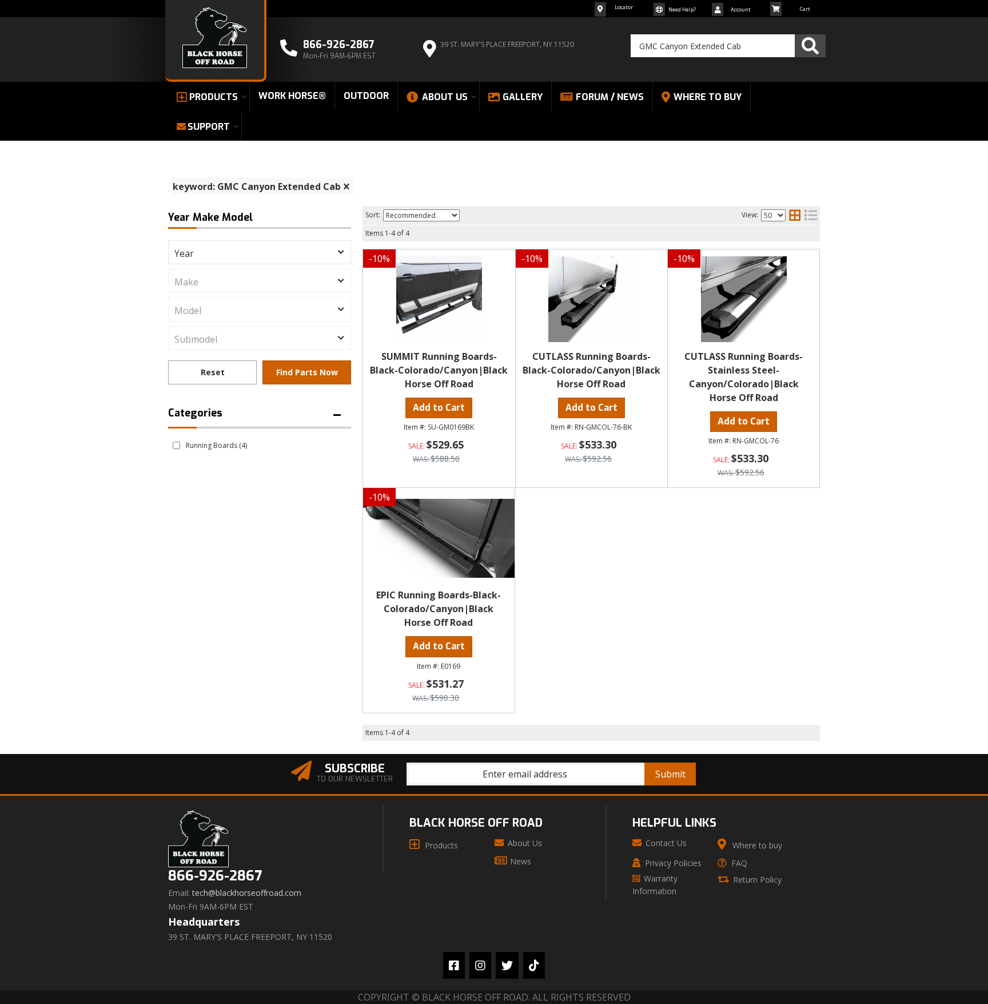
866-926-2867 (215, 876)
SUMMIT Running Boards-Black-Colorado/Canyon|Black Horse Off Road (439, 370)
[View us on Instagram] (480, 965)
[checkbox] (176, 445)
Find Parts (306, 372)
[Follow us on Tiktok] (534, 965)
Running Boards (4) (216, 445)
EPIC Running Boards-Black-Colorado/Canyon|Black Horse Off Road (438, 609)
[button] (728, 45)
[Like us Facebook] (454, 965)
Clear (212, 372)
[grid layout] (794, 215)
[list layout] (810, 215)
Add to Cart (439, 408)
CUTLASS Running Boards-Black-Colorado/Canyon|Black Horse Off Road (591, 370)
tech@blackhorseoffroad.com (246, 893)
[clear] (346, 186)
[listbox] (259, 252)
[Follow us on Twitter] (507, 965)
